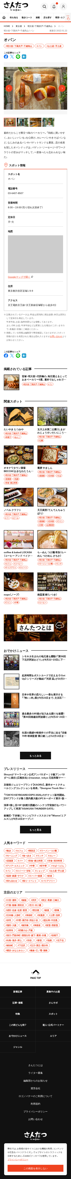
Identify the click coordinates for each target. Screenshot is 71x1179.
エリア (53, 1035)
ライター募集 (35, 1072)
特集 (18, 1013)
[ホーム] (4, 17)
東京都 (19, 26)
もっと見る (35, 829)
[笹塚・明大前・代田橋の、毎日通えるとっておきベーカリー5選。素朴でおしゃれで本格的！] (35, 382)
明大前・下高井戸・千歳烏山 (40, 26)
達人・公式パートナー (53, 1024)
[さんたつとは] (35, 627)
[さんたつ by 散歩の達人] (16, 6)
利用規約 (35, 1103)
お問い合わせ (56, 336)
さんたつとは (35, 1065)
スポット (53, 1013)
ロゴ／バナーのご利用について (35, 1096)
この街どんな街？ (18, 1024)
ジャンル (17, 1046)
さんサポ (53, 1002)
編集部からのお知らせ (35, 1080)
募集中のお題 (53, 991)
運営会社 (35, 1088)
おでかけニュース (18, 1035)
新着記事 (17, 991)
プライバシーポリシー (35, 1111)
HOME (7, 26)
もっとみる (35, 755)
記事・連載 (18, 1002)
